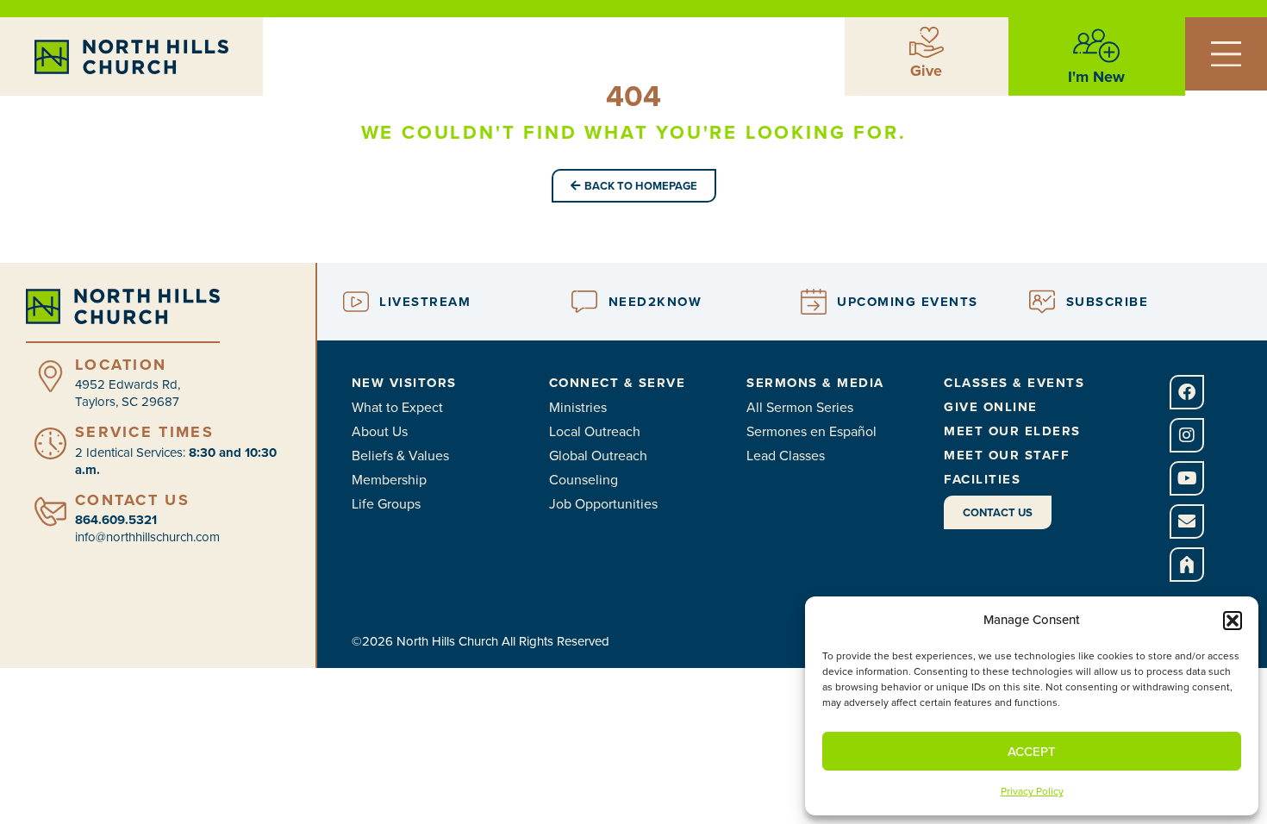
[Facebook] (1187, 392)
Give (926, 70)
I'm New (1096, 77)
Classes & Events (1014, 382)
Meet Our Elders (1012, 430)
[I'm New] (1096, 45)
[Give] (926, 42)
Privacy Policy (1032, 791)
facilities (982, 479)
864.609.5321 (116, 519)
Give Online (991, 406)
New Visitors (404, 382)
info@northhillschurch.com (147, 536)
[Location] (50, 376)
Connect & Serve (617, 382)
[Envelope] (1187, 521)
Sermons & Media (815, 382)
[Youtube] (1187, 478)
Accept (1032, 751)
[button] (1232, 620)
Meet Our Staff (1007, 455)
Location (120, 364)
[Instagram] (1187, 435)
